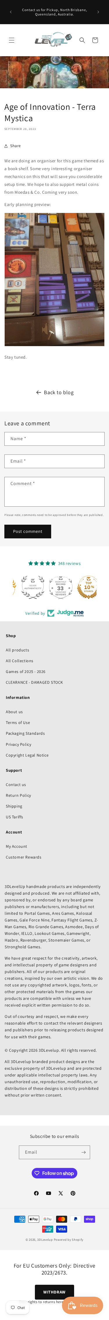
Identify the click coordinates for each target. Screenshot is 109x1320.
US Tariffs (14, 817)
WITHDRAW (54, 1292)
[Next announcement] (98, 12)
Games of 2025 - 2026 (26, 671)
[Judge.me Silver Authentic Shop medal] (26, 587)
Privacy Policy (18, 744)
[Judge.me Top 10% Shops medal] (82, 587)
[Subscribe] (83, 1152)
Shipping (14, 806)
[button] (11, 40)
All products (17, 650)
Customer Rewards (24, 857)
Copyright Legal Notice (27, 755)
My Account (16, 846)
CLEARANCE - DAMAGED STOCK (34, 682)
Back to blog (59, 392)
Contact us (16, 784)
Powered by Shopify (69, 1240)
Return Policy (18, 795)
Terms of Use (18, 722)
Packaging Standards (25, 733)
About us (14, 711)
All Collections (19, 660)
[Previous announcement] (10, 12)
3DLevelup (45, 1240)
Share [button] (15, 145)
